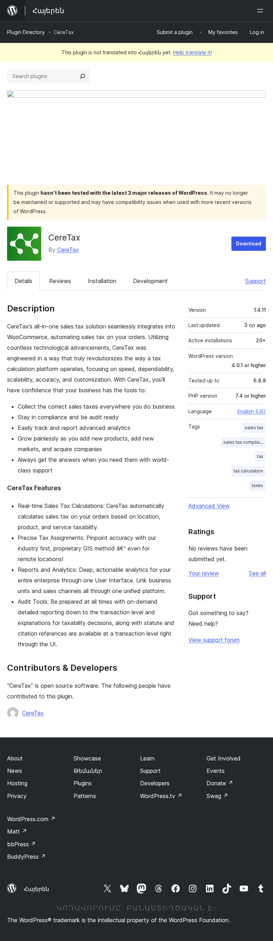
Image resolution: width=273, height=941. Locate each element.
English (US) (251, 411)
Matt (17, 831)
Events (216, 770)
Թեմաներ (88, 770)
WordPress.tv (161, 795)
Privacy (17, 795)
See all (257, 573)
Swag (217, 795)
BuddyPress (26, 856)
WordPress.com (31, 819)
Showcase (87, 758)
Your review (203, 573)
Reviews (60, 280)
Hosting (17, 783)
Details (23, 280)
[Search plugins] (82, 76)
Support (255, 280)
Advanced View (209, 505)
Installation (102, 280)
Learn (147, 758)
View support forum (214, 639)
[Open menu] (261, 10)
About (15, 758)
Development (150, 280)
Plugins (83, 783)
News (14, 770)
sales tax (254, 427)
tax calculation (248, 471)
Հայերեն (36, 888)
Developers (155, 783)
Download (248, 243)
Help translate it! (192, 52)
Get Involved (224, 758)
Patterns (85, 795)
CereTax (68, 249)
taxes (257, 485)
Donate (220, 783)
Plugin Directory (26, 32)
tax (260, 456)
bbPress (21, 844)
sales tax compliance (244, 442)
